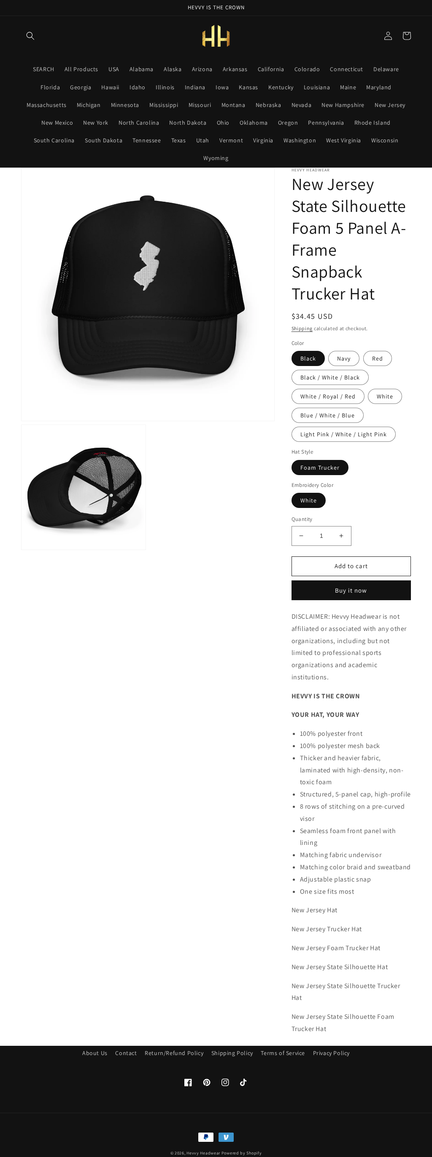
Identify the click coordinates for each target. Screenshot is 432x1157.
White (385, 396)
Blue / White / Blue (327, 415)
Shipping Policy (232, 1053)
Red (377, 358)
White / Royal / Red (328, 396)
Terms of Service (283, 1053)
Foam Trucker (320, 467)
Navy (344, 358)
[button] (30, 36)
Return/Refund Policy (174, 1053)
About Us (95, 1053)
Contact (126, 1053)
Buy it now (351, 590)
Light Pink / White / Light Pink (343, 434)
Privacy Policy (331, 1053)
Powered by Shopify (241, 1153)
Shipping (302, 328)
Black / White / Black (330, 377)
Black (308, 358)
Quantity (302, 519)
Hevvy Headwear (203, 1153)
